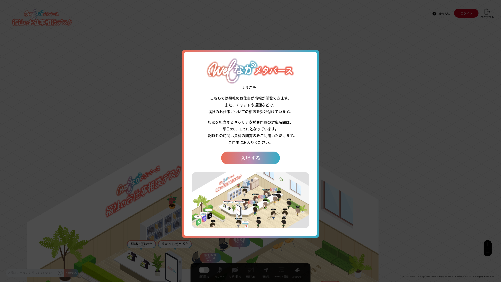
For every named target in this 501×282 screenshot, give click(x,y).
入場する (250, 157)
